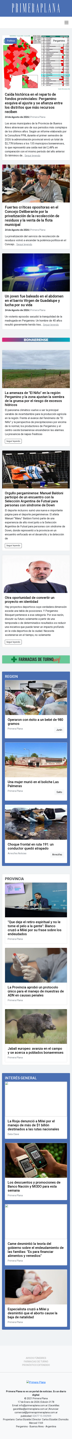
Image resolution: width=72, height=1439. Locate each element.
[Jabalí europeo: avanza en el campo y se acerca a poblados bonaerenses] (36, 1026)
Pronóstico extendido (36, 1365)
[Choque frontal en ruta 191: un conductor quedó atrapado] (36, 822)
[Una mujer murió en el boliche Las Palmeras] (36, 760)
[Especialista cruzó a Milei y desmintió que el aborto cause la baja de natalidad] (36, 1287)
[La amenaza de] (36, 369)
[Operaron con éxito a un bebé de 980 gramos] (36, 697)
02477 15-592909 (41, 1416)
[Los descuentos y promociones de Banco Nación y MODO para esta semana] (36, 1160)
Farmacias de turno (36, 1361)
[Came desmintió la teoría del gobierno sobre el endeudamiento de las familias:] (36, 1221)
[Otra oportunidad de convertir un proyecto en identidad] (36, 574)
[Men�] (66, 22)
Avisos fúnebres (36, 1358)
